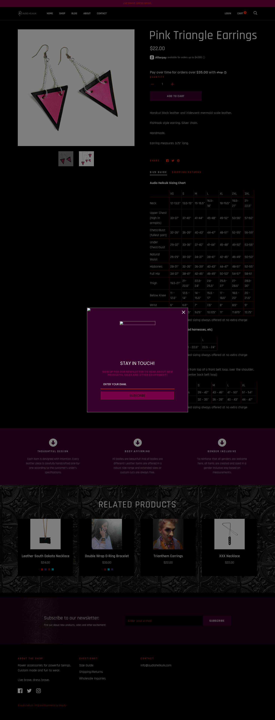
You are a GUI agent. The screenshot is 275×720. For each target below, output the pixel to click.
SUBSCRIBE (137, 395)
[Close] (183, 312)
